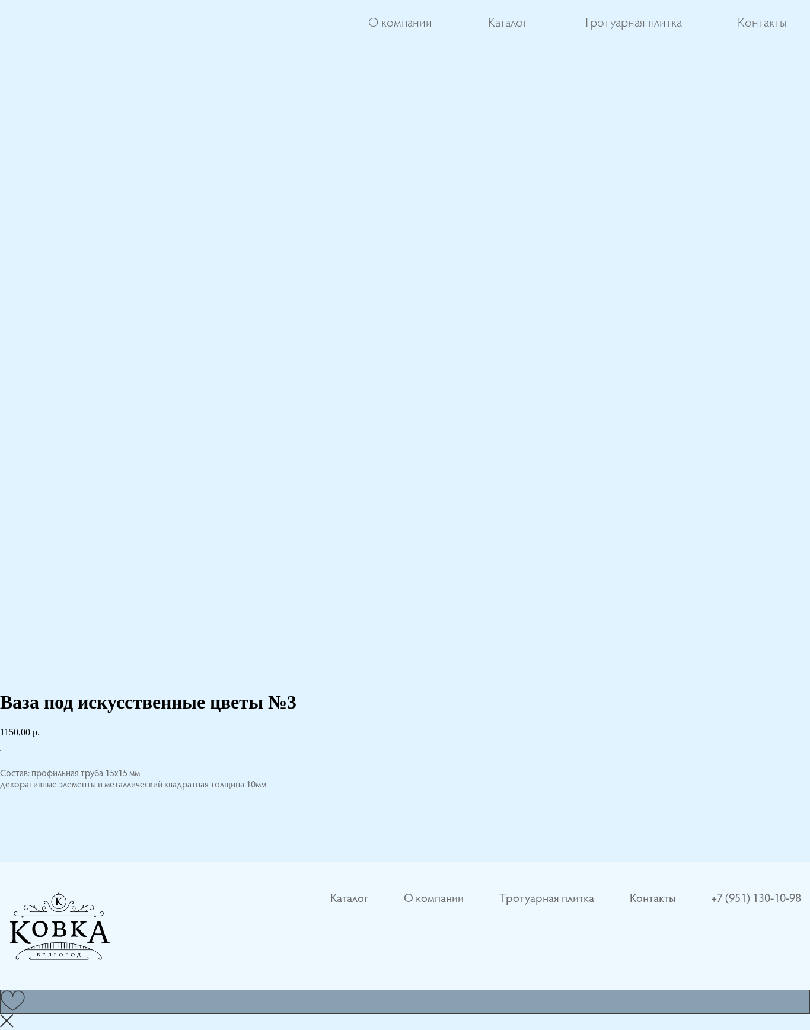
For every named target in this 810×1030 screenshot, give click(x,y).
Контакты (762, 23)
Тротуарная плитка (632, 23)
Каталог (507, 23)
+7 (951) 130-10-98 (756, 899)
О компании (400, 23)
